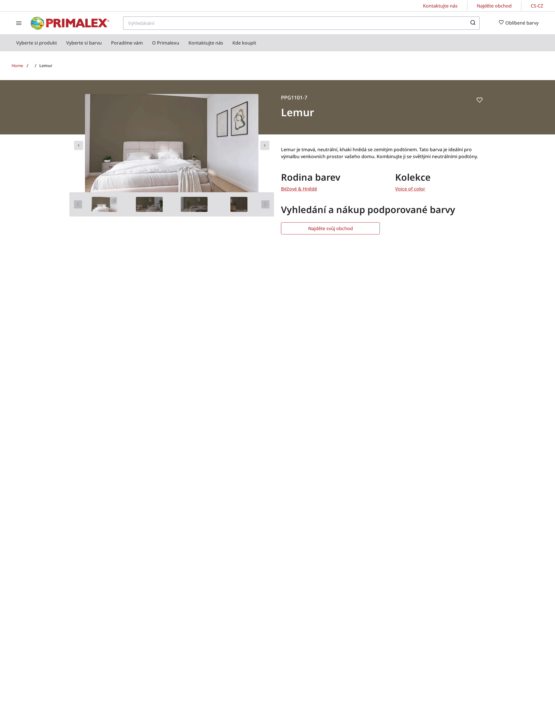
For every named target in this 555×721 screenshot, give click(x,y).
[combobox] (301, 23)
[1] (104, 204)
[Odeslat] (472, 23)
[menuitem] (37, 43)
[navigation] (78, 145)
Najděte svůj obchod (330, 228)
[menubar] (136, 43)
